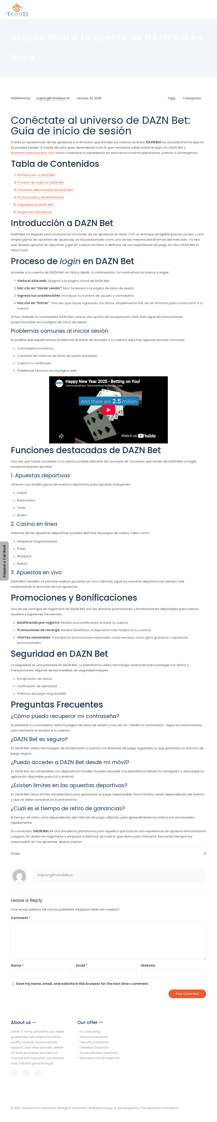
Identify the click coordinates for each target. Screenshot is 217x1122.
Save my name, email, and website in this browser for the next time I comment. (82, 983)
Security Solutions (94, 1042)
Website (148, 965)
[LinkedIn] (200, 1115)
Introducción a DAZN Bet (36, 175)
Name (17, 965)
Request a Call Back (4, 561)
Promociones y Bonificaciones (40, 197)
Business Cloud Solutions (99, 1058)
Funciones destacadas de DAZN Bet (45, 190)
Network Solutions (94, 1037)
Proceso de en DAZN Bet (40, 182)
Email (82, 965)
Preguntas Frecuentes (34, 212)
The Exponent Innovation (159, 1108)
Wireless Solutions (94, 1047)
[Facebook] (194, 1115)
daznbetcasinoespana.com (33, 152)
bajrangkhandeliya (51, 98)
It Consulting (90, 1031)
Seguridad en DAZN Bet (35, 204)
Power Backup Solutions (99, 1052)
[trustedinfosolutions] (17, 9)
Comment (20, 918)
